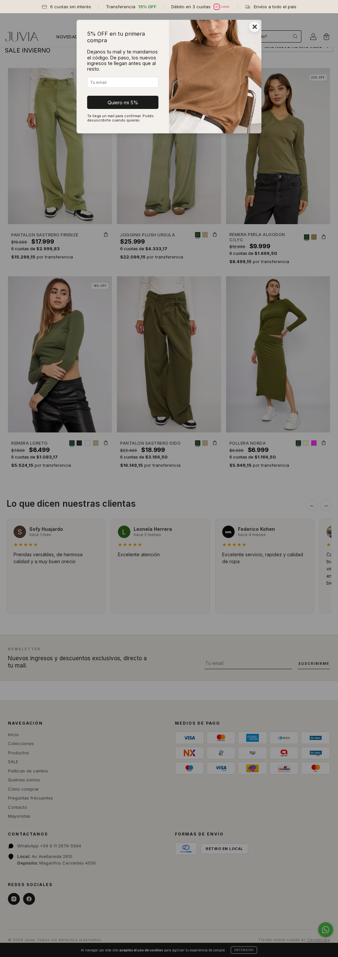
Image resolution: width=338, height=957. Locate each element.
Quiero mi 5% (123, 102)
